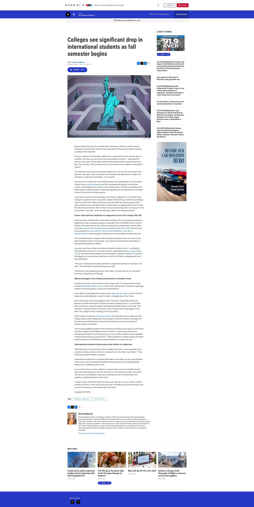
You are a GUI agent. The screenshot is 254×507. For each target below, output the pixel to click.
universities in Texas (97, 231)
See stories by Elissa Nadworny (91, 433)
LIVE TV (170, 5)
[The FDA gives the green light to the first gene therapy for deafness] (112, 460)
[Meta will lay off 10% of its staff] (142, 460)
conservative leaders (103, 316)
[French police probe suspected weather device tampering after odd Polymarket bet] (81, 460)
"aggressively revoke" (119, 293)
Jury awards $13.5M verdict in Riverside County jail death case (168, 78)
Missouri (110, 231)
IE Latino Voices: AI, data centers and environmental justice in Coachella (170, 103)
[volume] (74, 14)
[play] (68, 14)
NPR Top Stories (99, 399)
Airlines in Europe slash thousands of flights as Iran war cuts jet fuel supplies (172, 473)
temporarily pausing (93, 184)
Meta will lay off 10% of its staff (142, 471)
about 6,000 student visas (91, 286)
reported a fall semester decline (95, 228)
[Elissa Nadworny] (71, 418)
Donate (183, 5)
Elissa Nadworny (79, 62)
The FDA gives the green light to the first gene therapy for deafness (111, 473)
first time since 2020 (122, 228)
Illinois (119, 231)
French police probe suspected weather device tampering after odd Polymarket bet (81, 473)
